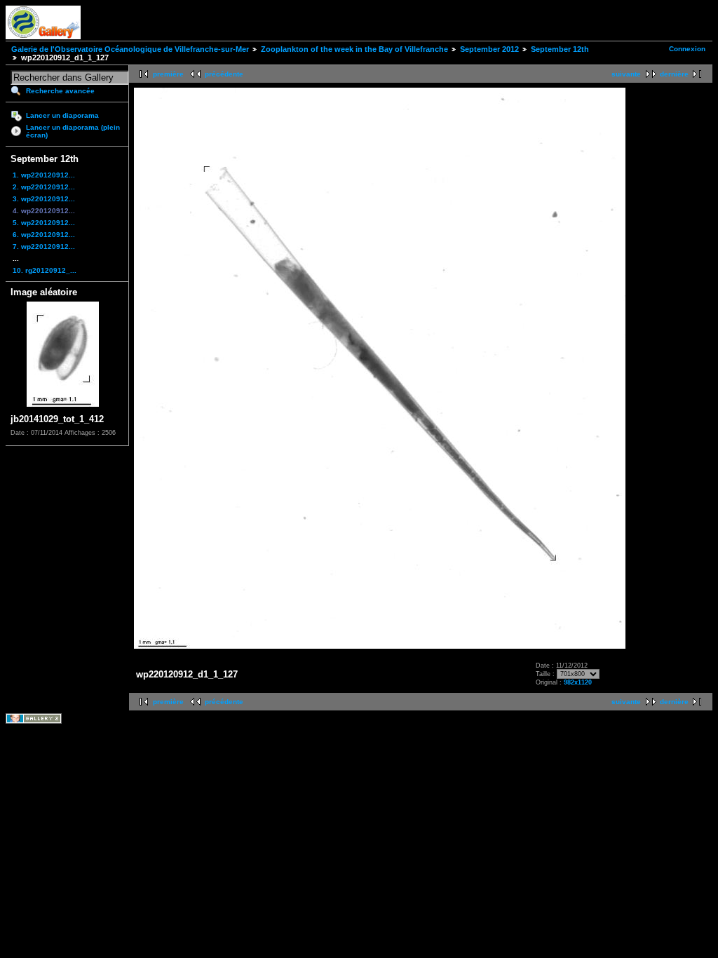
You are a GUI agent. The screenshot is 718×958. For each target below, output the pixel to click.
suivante (626, 74)
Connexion (687, 49)
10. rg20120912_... (44, 270)
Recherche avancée (60, 91)
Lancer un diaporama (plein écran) (73, 131)
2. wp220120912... (44, 187)
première (168, 74)
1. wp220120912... (44, 175)
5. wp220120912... (44, 223)
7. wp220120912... (44, 246)
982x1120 (578, 682)
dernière (674, 74)
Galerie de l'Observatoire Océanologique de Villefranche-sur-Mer (130, 49)
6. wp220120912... (44, 234)
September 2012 (489, 49)
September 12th (560, 49)
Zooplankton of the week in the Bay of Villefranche (354, 49)
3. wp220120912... (44, 199)
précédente (224, 74)
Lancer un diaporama (62, 115)
